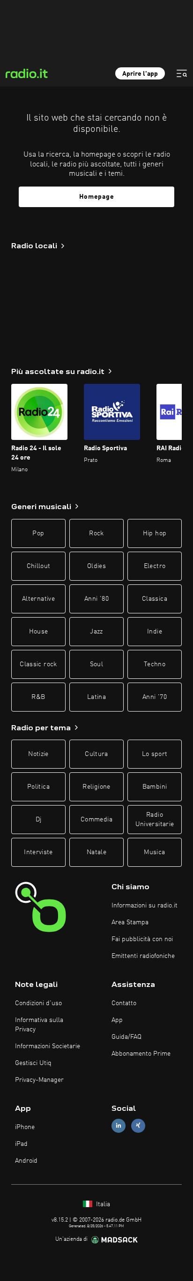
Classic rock (38, 664)
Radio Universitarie (154, 820)
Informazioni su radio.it (144, 905)
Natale (96, 852)
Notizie (38, 754)
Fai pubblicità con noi (142, 939)
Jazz (96, 631)
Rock (96, 533)
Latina (96, 697)
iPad (21, 1144)
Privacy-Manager (39, 1080)
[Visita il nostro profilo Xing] (138, 1125)
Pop (38, 533)
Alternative (38, 599)
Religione (96, 787)
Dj (39, 819)
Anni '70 (154, 697)
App (117, 1020)
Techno (154, 664)
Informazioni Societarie (47, 1046)
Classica (154, 599)
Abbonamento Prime (141, 1054)
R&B (38, 697)
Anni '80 (96, 599)
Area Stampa (129, 922)
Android (26, 1161)
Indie (154, 631)
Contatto (123, 1003)
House (38, 631)
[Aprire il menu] (181, 73)
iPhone (25, 1127)
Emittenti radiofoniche (143, 956)
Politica (38, 787)
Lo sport (155, 754)
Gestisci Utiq (33, 1063)
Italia (102, 1204)
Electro (154, 566)
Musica (154, 852)
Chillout (39, 566)
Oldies (96, 566)
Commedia (96, 819)
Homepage (96, 197)
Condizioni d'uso (38, 1003)
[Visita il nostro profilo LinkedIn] (118, 1125)
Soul (96, 664)
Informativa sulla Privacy (39, 1025)
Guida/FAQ (126, 1037)
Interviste (38, 852)
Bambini (154, 787)
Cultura (96, 754)
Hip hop (154, 533)
